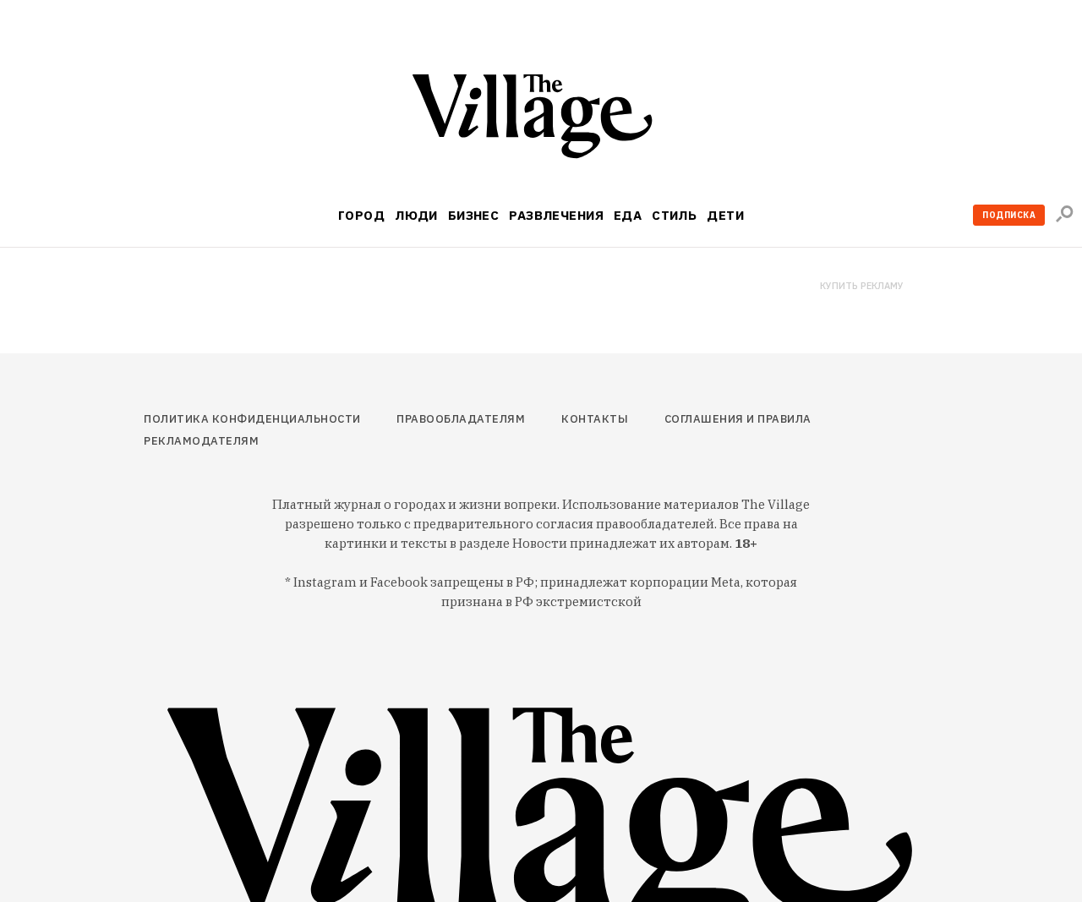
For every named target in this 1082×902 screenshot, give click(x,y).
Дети (725, 215)
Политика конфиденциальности (252, 419)
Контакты (594, 419)
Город (361, 215)
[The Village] (541, 119)
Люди (416, 215)
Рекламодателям (201, 441)
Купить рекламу (862, 286)
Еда (628, 215)
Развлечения (556, 215)
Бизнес (474, 215)
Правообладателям (460, 419)
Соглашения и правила (738, 419)
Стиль (674, 215)
